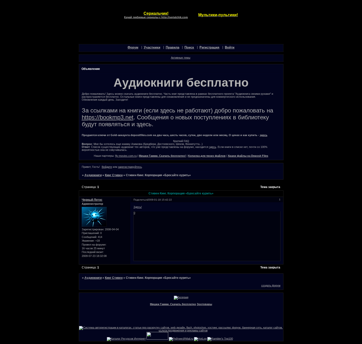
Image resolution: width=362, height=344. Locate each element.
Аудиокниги (93, 175)
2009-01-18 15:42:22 (160, 199)
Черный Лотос (92, 200)
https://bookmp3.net (107, 117)
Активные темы (180, 57)
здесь (263, 135)
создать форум (270, 285)
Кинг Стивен (114, 175)
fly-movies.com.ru (126, 155)
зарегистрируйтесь (130, 166)
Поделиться (140, 199)
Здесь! (137, 206)
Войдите (107, 166)
